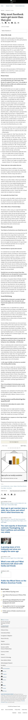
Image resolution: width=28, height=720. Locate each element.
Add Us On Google (5, 26)
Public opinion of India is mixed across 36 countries (14, 611)
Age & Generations (5, 644)
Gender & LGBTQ (5, 647)
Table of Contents (6, 30)
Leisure (11, 486)
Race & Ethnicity (4, 638)
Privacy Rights (3, 488)
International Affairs (5, 632)
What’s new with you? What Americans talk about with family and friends (12, 563)
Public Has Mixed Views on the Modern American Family (13, 582)
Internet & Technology (6, 657)
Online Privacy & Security (21, 486)
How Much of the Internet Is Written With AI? (14, 595)
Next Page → (24, 445)
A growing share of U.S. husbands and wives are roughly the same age (11, 549)
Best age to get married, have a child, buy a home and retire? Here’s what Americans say (14, 510)
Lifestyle (15, 486)
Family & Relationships (5, 486)
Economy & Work (5, 651)
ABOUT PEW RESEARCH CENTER (7, 694)
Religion (3, 641)
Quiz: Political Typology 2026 (11, 591)
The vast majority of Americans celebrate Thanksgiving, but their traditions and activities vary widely (14, 529)
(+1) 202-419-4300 (5, 625)
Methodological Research (6, 663)
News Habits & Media (6, 660)
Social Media (9, 488)
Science (2, 654)
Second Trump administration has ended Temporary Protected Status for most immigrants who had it (14, 601)
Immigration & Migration (6, 635)
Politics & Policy (4, 630)
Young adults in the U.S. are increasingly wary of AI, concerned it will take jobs (14, 606)
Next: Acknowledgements (14, 441)
